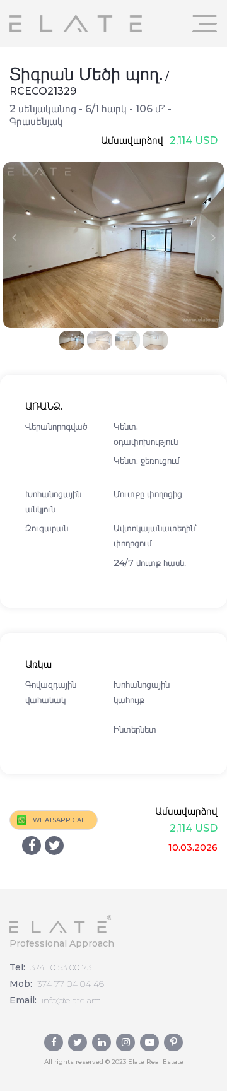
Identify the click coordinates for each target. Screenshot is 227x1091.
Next (213, 237)
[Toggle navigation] (205, 23)
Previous (14, 237)
